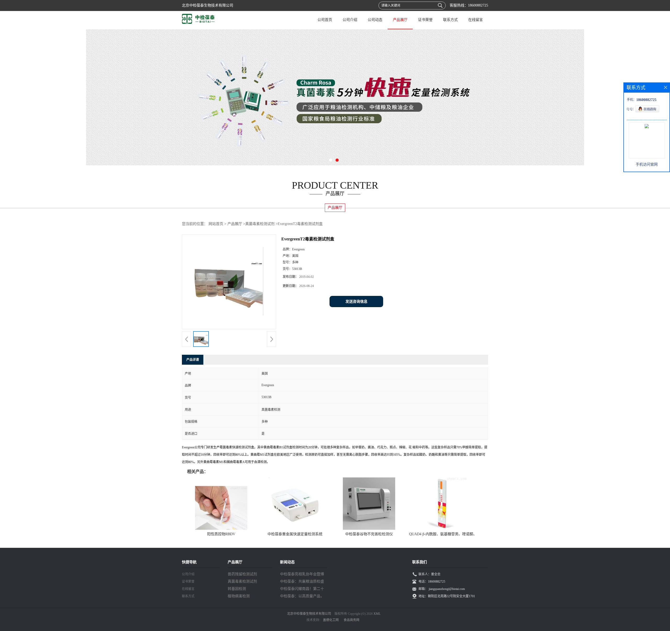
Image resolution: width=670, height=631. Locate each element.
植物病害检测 (239, 596)
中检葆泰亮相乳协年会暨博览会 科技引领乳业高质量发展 (302, 575)
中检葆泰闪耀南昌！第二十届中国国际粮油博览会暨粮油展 (302, 590)
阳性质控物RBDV (221, 534)
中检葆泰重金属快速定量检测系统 (294, 534)
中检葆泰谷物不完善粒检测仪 (369, 534)
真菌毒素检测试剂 (260, 224)
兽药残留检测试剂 (242, 574)
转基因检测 (237, 589)
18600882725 (478, 5)
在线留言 (475, 20)
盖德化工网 (331, 620)
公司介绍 (350, 20)
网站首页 (216, 224)
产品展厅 (400, 20)
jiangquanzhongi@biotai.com (447, 589)
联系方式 (450, 20)
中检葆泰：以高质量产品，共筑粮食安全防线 (302, 597)
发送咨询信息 (356, 301)
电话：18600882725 (431, 581)
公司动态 (375, 20)
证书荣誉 (425, 20)
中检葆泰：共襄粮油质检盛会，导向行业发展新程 (302, 582)
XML (377, 614)
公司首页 (324, 20)
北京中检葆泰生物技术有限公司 (309, 614)
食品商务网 (351, 620)
